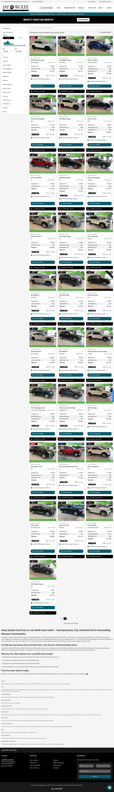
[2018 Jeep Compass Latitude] (99, 163)
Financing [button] (81, 8)
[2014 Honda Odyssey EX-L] (42, 570)
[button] (16, 1)
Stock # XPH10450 (35, 293)
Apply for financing (58, 763)
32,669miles (79, 410)
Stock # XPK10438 (35, 234)
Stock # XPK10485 (35, 58)
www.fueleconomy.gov (14, 691)
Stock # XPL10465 (91, 58)
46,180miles (51, 62)
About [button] (100, 8)
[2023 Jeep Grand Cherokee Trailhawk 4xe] (71, 393)
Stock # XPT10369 (63, 293)
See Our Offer (83, 20)
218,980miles (51, 180)
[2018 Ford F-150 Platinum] (71, 511)
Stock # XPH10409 (91, 293)
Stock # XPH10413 (35, 523)
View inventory (34, 760)
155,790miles (51, 297)
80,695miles (108, 180)
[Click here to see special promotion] (57, 14)
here (27, 738)
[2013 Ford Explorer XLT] (99, 452)
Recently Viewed (105, 1)
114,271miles (108, 354)
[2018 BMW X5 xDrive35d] (42, 281)
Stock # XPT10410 (91, 175)
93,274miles (79, 180)
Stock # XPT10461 (63, 523)
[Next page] (81, 618)
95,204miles (79, 62)
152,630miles (51, 410)
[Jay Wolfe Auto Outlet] (16, 8)
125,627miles (79, 238)
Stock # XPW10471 (63, 58)
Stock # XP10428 (63, 175)
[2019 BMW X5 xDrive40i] (71, 337)
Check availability (38, 86)
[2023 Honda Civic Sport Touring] (42, 337)
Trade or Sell (92, 8)
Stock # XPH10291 (91, 523)
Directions (56, 768)
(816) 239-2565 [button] (39, 1)
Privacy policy (57, 765)
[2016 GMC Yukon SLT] (71, 281)
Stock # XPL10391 (63, 234)
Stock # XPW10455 (63, 464)
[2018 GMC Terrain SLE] (42, 452)
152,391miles (79, 469)
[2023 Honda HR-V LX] (42, 222)
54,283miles (79, 354)
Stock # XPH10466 (35, 116)
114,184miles (108, 469)
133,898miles (108, 527)
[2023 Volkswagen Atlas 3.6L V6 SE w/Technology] (42, 393)
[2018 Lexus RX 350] (99, 105)
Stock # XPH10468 (63, 349)
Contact (109, 8)
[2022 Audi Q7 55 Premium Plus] (42, 511)
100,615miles (79, 527)
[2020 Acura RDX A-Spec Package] (99, 46)
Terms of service (34, 768)
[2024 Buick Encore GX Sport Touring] (42, 46)
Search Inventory (47, 8)
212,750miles (108, 62)
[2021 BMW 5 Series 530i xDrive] (71, 46)
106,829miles (51, 121)
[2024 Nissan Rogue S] (71, 105)
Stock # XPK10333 (91, 234)
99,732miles (108, 121)
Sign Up (95, 776)
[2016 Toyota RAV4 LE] (42, 163)
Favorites (92, 1)
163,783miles (51, 469)
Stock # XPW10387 (92, 464)
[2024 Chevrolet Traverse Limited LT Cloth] (99, 337)
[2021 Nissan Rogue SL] (71, 222)
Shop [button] (58, 8)
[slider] (3, 46)
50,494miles (51, 238)
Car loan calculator (35, 765)
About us (55, 760)
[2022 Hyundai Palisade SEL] (42, 105)
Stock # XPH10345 (91, 116)
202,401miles (51, 586)
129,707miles (108, 410)
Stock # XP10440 (91, 349)
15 (77, 618)
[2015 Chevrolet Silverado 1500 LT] (71, 452)
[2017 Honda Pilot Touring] (99, 222)
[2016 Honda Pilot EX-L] (99, 281)
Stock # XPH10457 (35, 349)
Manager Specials (69, 8)
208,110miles (79, 297)
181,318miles (108, 238)
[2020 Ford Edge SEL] (99, 393)
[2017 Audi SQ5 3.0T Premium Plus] (99, 511)
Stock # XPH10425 (63, 405)
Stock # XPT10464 (35, 175)
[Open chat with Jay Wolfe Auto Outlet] (109, 787)
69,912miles (51, 527)
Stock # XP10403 (63, 116)
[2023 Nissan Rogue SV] (71, 163)
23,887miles (51, 354)
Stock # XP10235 (35, 405)
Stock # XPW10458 (35, 464)
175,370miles (108, 297)
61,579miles (79, 121)
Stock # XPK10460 (91, 405)
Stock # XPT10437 (35, 582)
